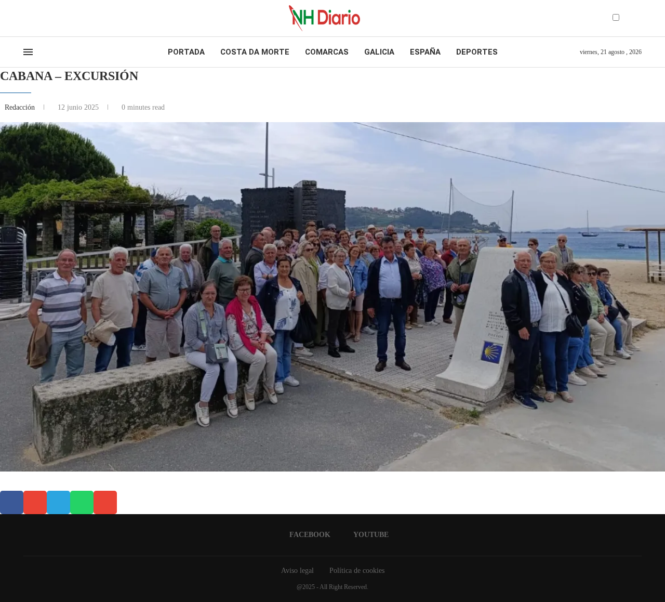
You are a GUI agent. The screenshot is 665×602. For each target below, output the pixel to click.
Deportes (477, 52)
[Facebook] (26, 18)
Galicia (379, 52)
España (425, 52)
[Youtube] (35, 18)
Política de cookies (356, 570)
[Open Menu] (28, 52)
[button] (11, 502)
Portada (186, 52)
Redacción (21, 107)
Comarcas (327, 52)
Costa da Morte (254, 52)
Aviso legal (297, 570)
